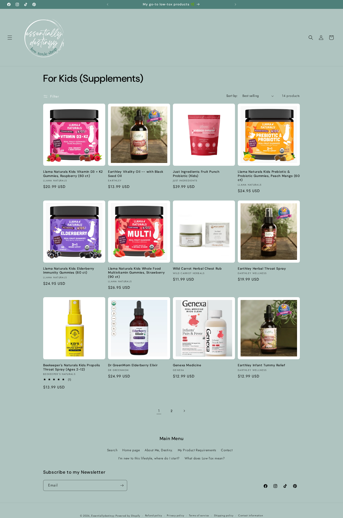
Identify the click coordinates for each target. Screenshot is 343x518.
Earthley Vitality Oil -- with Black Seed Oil (135, 174)
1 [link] (159, 410)
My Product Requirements (197, 450)
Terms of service (199, 515)
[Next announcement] (235, 4)
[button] (10, 37)
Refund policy (153, 515)
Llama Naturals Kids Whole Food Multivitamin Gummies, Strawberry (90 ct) (136, 273)
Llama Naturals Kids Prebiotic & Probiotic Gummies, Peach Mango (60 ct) (269, 176)
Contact (226, 450)
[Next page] (184, 411)
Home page (131, 450)
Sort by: (232, 95)
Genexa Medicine (187, 365)
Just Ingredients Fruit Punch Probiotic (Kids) (196, 174)
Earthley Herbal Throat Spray (262, 269)
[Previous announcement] (107, 4)
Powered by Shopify (128, 516)
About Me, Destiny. (159, 450)
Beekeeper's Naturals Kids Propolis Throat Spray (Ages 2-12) (71, 367)
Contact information (250, 515)
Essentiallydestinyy (102, 516)
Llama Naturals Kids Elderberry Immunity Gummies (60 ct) (68, 271)
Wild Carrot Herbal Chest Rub (197, 269)
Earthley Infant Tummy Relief (261, 365)
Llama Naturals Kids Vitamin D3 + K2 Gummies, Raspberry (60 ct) (73, 174)
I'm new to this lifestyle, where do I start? (149, 458)
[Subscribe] (122, 485)
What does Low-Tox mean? (205, 458)
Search (112, 450)
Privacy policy (175, 515)
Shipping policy (224, 515)
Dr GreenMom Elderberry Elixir (133, 365)
